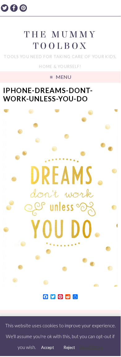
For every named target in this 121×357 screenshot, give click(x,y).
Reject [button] (69, 347)
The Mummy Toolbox (60, 40)
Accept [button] (47, 347)
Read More (91, 347)
